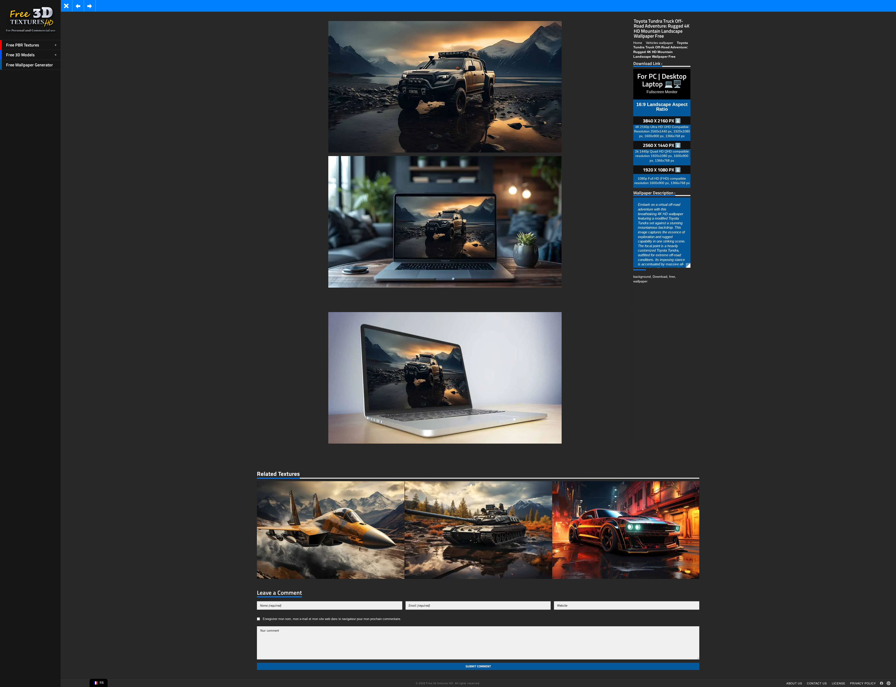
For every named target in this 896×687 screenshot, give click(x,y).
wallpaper (640, 281)
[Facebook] (881, 683)
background (642, 276)
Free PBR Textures (22, 45)
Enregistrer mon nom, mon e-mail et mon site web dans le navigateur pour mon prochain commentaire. (332, 619)
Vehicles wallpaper (659, 43)
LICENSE (838, 683)
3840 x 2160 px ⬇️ (662, 120)
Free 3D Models (20, 55)
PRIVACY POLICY (863, 683)
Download (660, 276)
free (672, 276)
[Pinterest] (888, 683)
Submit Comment (478, 666)
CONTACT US (817, 683)
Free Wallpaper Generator (29, 65)
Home (637, 43)
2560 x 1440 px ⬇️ (662, 145)
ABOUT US (794, 683)
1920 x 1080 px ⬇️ (662, 169)
